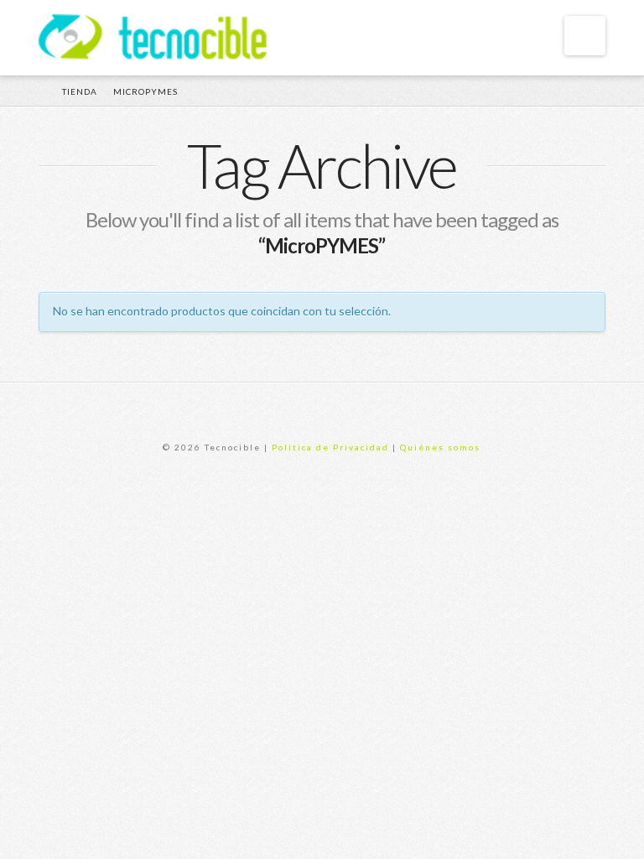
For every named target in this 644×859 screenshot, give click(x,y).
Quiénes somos (440, 447)
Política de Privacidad (330, 447)
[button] (584, 35)
